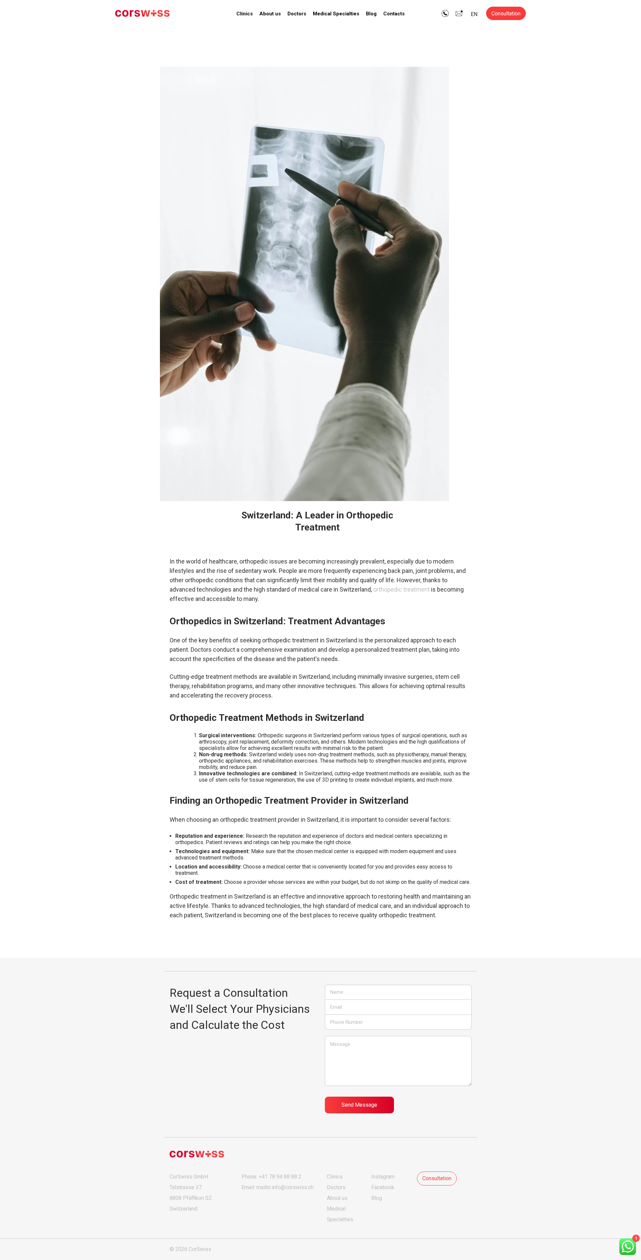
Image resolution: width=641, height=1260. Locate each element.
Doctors (296, 14)
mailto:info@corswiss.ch (284, 1187)
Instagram (383, 1176)
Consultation (505, 13)
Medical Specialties (336, 14)
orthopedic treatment (401, 589)
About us (270, 14)
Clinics (244, 14)
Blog (371, 14)
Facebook (382, 1187)
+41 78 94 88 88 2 (280, 1176)
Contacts (394, 14)
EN (474, 14)
